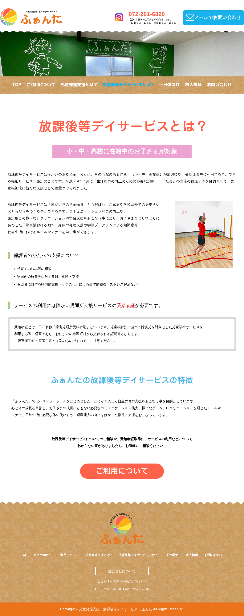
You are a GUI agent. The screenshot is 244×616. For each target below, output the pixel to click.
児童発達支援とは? (98, 555)
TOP (24, 555)
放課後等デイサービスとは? (138, 555)
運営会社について (122, 571)
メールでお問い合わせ (217, 17)
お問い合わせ (214, 555)
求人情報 (192, 555)
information (42, 555)
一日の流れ (171, 555)
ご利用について (68, 555)
